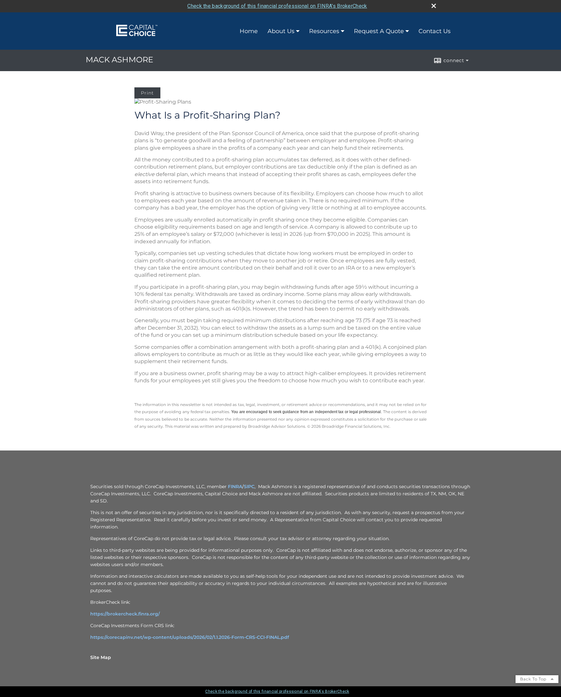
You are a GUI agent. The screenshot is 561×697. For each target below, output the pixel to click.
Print (147, 93)
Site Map (100, 657)
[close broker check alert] (433, 5)
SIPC (249, 486)
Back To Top (534, 679)
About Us (281, 31)
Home (249, 31)
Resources (324, 31)
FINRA (234, 486)
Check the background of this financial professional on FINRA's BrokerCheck (277, 6)
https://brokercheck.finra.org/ (125, 614)
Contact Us (434, 31)
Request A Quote (379, 31)
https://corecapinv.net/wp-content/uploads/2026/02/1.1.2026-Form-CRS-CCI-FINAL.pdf (189, 637)
